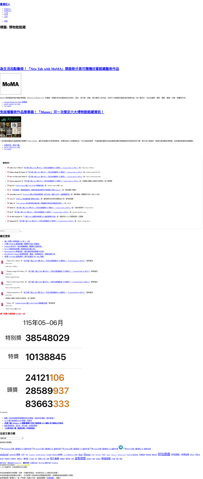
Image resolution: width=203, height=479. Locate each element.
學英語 (1, 458)
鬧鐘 (121, 459)
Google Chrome (40, 455)
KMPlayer (7, 11)
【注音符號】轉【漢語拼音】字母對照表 (19, 428)
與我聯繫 (50, 478)
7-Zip (6, 13)
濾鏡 (47, 459)
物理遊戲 (62, 458)
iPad (80, 454)
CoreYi (8, 106)
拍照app (20, 459)
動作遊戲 (148, 455)
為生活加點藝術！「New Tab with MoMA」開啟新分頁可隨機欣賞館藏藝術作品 (59, 69)
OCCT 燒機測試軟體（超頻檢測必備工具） (20, 249)
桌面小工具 (41, 459)
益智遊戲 (80, 458)
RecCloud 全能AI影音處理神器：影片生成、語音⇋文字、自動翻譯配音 (46, 194)
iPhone (87, 454)
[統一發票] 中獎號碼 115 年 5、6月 (17, 241)
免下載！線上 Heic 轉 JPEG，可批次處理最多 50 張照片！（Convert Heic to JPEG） (51, 168)
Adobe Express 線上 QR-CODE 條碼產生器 (29, 185)
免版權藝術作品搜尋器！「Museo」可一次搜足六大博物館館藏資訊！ (52, 112)
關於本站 (3, 463)
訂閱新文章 (34, 463)
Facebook (32, 455)
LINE (93, 455)
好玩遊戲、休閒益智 (180, 454)
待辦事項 (7, 459)
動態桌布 (154, 455)
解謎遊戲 (106, 458)
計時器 (113, 458)
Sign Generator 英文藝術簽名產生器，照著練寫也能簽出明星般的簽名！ (39, 203)
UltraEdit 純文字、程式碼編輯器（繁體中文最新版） (23, 246)
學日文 (192, 455)
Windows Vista (121, 455)
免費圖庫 (142, 455)
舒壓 (93, 459)
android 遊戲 (14, 454)
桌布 (36, 458)
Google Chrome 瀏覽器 (54, 455)
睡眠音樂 (89, 458)
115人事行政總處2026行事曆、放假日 (18, 421)
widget (108, 455)
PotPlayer (7, 9)
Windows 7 (114, 454)
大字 (6, 17)
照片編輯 (54, 458)
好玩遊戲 (164, 454)
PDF (103, 455)
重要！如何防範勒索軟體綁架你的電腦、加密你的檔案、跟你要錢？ (29, 418)
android (4, 454)
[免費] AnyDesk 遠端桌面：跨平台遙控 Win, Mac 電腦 (24, 256)
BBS (27, 455)
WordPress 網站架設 (132, 455)
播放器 (25, 459)
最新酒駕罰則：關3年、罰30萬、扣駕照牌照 (20, 426)
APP (23, 455)
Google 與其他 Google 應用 (70, 454)
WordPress (55, 463)
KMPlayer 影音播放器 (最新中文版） (27, 199)
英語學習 (98, 458)
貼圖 (117, 459)
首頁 (6, 21)
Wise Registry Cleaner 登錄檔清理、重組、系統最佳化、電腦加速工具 (29, 254)
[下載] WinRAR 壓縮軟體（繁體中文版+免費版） (22, 244)
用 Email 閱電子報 (45, 463)
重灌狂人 (5, 4)
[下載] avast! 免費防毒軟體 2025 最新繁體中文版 (39, 216)
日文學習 (31, 458)
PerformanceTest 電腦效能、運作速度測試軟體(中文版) (24, 251)
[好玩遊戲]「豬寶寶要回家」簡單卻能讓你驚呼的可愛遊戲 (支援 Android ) (36, 190)
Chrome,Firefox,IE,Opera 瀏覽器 (15, 102)
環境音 (68, 459)
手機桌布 (13, 459)
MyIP (6, 14)
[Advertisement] (38, 47)
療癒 (72, 459)
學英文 (197, 455)
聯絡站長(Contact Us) (14, 463)
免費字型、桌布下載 (11, 145)
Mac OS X (98, 455)
